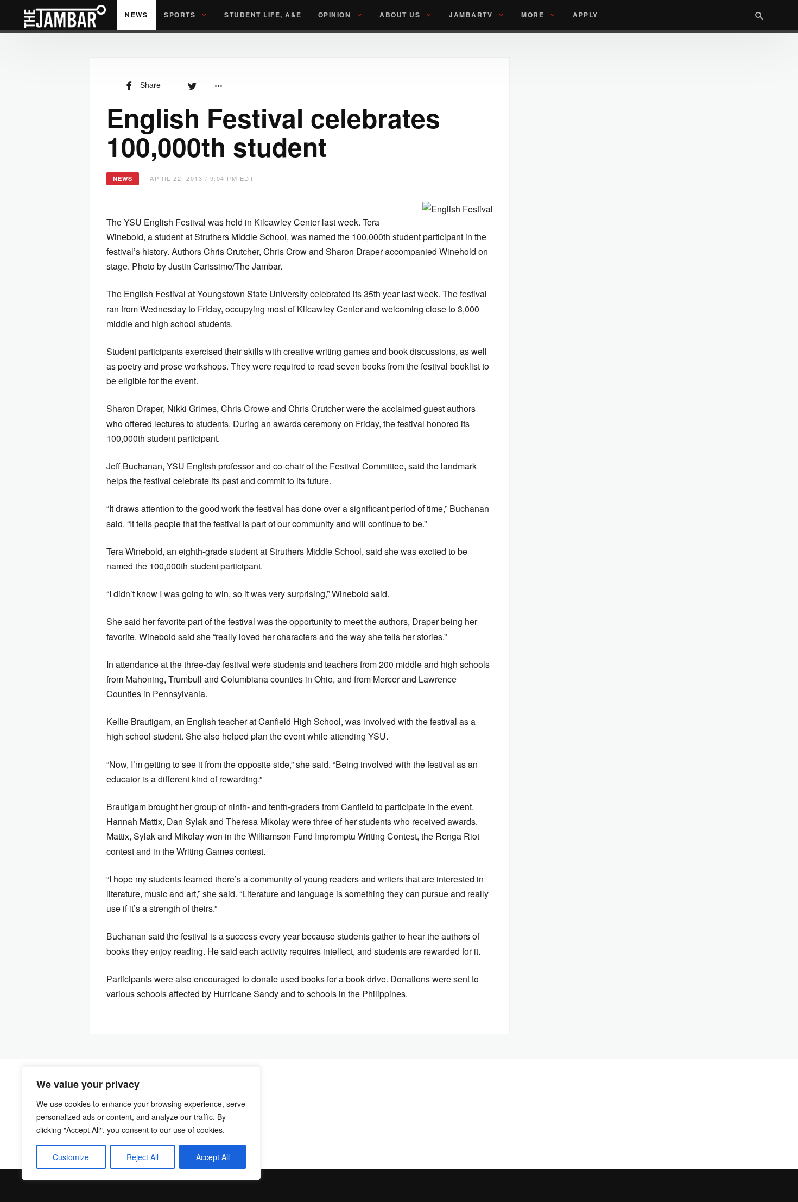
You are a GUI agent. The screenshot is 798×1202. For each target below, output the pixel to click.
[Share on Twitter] (192, 85)
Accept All (213, 1156)
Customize (71, 1156)
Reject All (142, 1156)
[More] (218, 85)
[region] (141, 1123)
